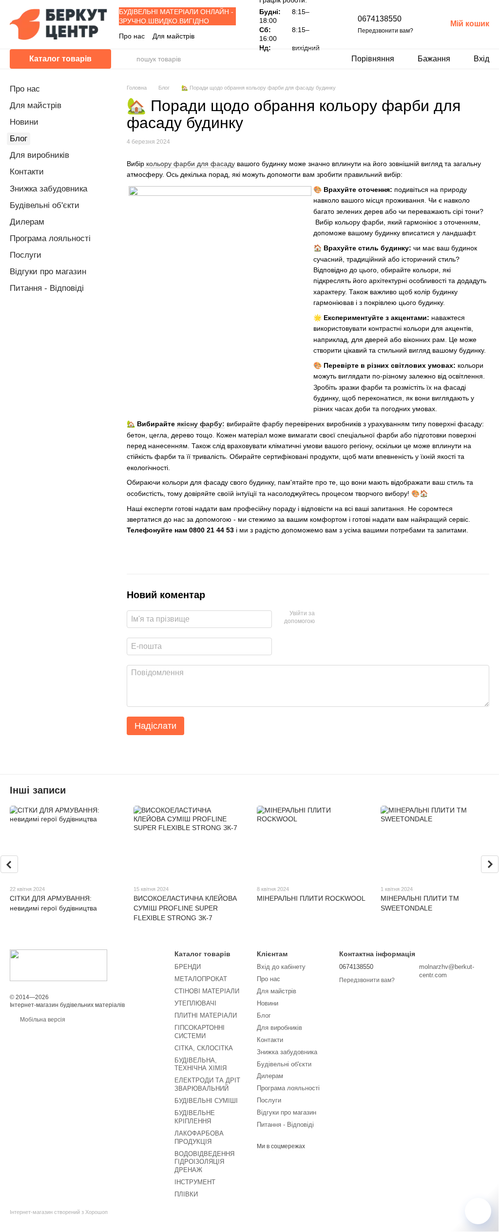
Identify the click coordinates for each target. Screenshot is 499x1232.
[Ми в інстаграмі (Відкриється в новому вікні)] (220, 36)
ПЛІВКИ (186, 1194)
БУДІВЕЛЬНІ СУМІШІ (206, 1100)
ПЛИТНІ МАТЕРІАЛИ (205, 1015)
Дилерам (27, 222)
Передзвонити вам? (385, 30)
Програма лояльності (50, 238)
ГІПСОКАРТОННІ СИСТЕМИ (199, 1032)
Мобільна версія (42, 1019)
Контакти (27, 171)
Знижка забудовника (48, 188)
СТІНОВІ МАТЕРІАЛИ (206, 991)
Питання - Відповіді (47, 288)
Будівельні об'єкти (44, 205)
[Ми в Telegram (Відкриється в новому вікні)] (232, 36)
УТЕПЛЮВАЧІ (195, 1003)
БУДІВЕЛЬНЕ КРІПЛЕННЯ (194, 1117)
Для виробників (39, 155)
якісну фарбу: (201, 424)
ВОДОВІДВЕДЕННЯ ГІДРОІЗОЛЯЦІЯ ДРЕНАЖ (204, 1162)
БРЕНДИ (187, 966)
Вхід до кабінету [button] (281, 966)
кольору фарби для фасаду (189, 164)
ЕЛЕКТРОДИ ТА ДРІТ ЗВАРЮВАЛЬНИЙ (207, 1084)
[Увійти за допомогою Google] (341, 618)
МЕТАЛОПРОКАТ (200, 979)
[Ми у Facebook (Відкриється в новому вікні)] (208, 36)
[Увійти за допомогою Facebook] (325, 618)
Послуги (25, 255)
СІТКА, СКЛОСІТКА (203, 1048)
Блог (18, 138)
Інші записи (38, 790)
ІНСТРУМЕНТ (194, 1182)
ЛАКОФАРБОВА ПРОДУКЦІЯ (199, 1137)
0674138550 (380, 19)
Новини (24, 122)
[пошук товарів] (128, 59)
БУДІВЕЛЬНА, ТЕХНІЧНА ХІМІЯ (200, 1064)
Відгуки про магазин (48, 271)
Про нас (132, 36)
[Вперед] (490, 864)
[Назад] (9, 864)
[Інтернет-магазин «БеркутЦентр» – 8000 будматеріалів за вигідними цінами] (58, 965)
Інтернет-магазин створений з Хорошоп (59, 1212)
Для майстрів (173, 36)
